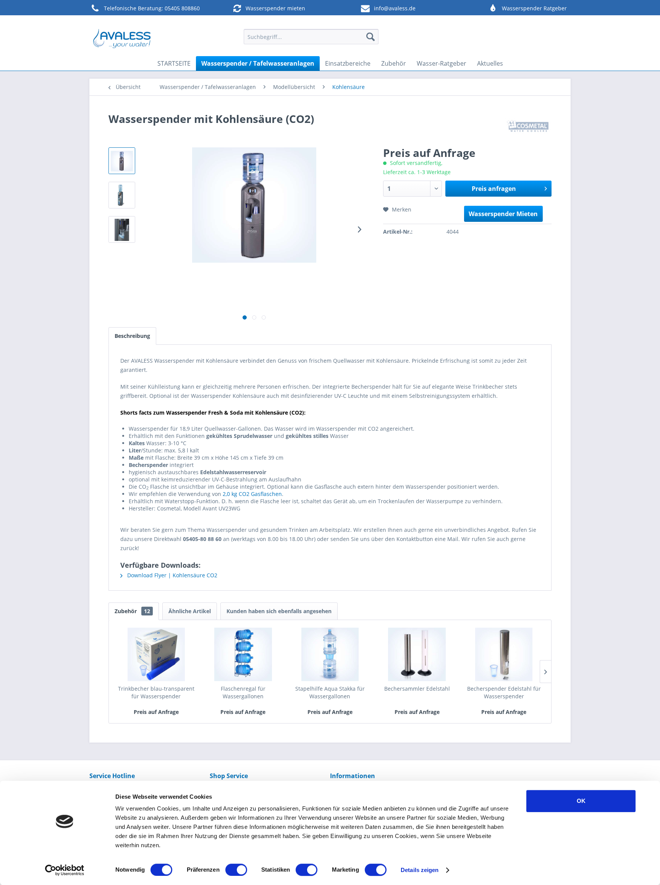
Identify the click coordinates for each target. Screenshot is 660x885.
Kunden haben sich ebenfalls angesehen (279, 611)
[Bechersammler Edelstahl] (417, 654)
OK (581, 801)
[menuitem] (311, 36)
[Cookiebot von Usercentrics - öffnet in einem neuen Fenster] (64, 870)
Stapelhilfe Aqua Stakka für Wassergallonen (330, 692)
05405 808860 (182, 8)
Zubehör (132, 611)
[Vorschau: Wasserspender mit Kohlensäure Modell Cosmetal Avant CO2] (121, 195)
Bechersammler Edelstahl (417, 688)
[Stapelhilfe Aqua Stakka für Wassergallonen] (330, 654)
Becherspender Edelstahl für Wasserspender (504, 692)
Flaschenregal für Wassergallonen (243, 692)
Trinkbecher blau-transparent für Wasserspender (156, 692)
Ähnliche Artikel (189, 611)
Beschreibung (132, 335)
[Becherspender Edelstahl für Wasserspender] (504, 654)
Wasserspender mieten (275, 8)
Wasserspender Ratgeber (534, 8)
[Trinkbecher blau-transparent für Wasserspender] (156, 654)
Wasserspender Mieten (503, 214)
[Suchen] (370, 36)
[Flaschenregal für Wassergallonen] (243, 654)
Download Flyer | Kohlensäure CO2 (171, 575)
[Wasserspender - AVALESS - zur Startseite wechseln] (121, 38)
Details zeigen (419, 870)
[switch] (236, 870)
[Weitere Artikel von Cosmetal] (528, 126)
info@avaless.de (395, 8)
